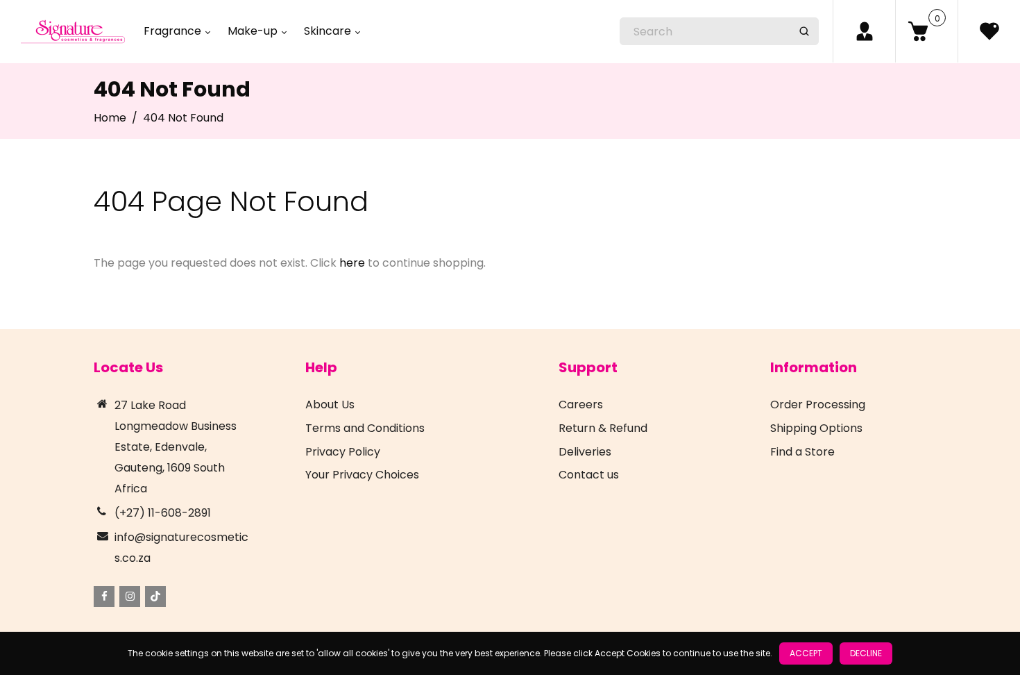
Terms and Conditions (365, 428)
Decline (866, 653)
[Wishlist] (989, 31)
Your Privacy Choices (362, 475)
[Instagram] (129, 596)
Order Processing (817, 404)
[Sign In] (864, 31)
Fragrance (174, 31)
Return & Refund (603, 428)
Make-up (254, 31)
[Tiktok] (155, 596)
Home (110, 118)
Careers (581, 404)
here (352, 263)
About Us (330, 404)
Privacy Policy (342, 452)
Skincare (329, 31)
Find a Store (802, 452)
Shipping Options (816, 428)
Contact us (589, 475)
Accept (806, 653)
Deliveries (585, 452)
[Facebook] (104, 596)
